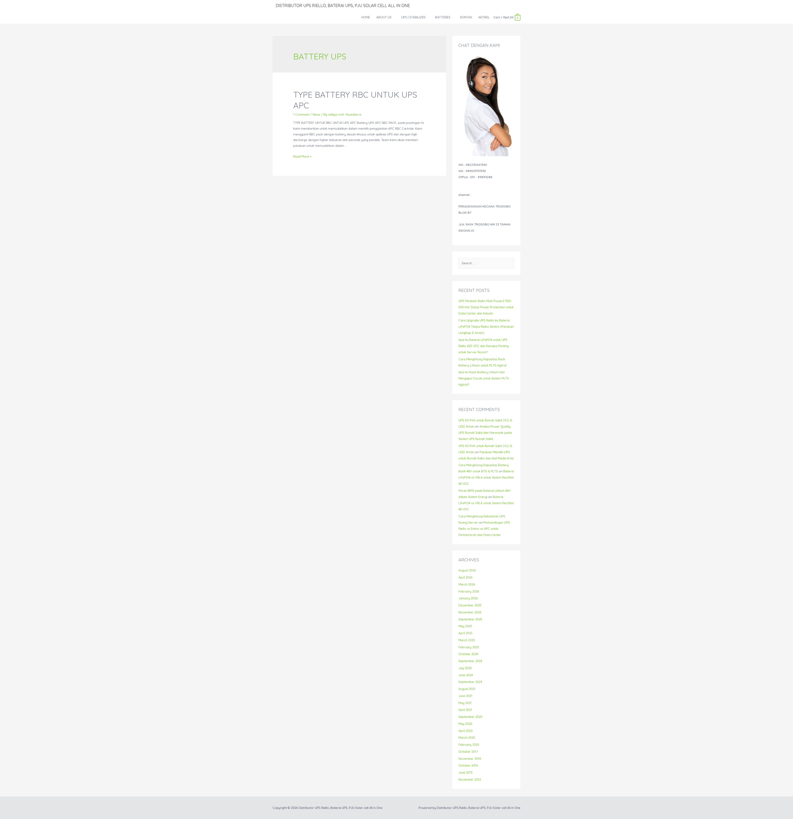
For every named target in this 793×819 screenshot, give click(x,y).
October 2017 (468, 752)
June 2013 (465, 772)
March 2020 (466, 738)
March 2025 (466, 640)
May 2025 (465, 626)
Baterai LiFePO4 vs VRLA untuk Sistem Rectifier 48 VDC (486, 477)
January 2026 (468, 598)
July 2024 (465, 668)
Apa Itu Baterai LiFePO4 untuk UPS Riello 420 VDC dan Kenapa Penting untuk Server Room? (483, 346)
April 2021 (465, 710)
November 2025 (469, 612)
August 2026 (467, 570)
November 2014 (469, 759)
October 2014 (468, 765)
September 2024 (470, 661)
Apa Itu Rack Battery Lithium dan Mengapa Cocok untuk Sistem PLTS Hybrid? (483, 378)
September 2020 (470, 717)
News (316, 114)
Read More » (302, 156)
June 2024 (465, 675)
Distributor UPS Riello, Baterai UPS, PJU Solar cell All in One (343, 5)
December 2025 (469, 605)
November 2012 (469, 779)
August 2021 (466, 689)
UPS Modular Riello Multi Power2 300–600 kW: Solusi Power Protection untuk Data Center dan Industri (486, 307)
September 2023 (470, 682)
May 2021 (465, 703)
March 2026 (466, 584)
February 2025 (468, 647)
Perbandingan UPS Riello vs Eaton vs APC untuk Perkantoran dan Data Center (484, 528)
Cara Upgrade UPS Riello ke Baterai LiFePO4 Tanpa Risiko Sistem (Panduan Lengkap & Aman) (486, 326)
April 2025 (465, 633)
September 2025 (470, 619)
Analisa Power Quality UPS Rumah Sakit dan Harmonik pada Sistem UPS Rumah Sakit (485, 432)
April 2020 (465, 731)
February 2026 (468, 591)
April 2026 (465, 577)
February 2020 (468, 745)
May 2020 (465, 724)
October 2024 (468, 654)
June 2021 (465, 696)
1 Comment (301, 114)
